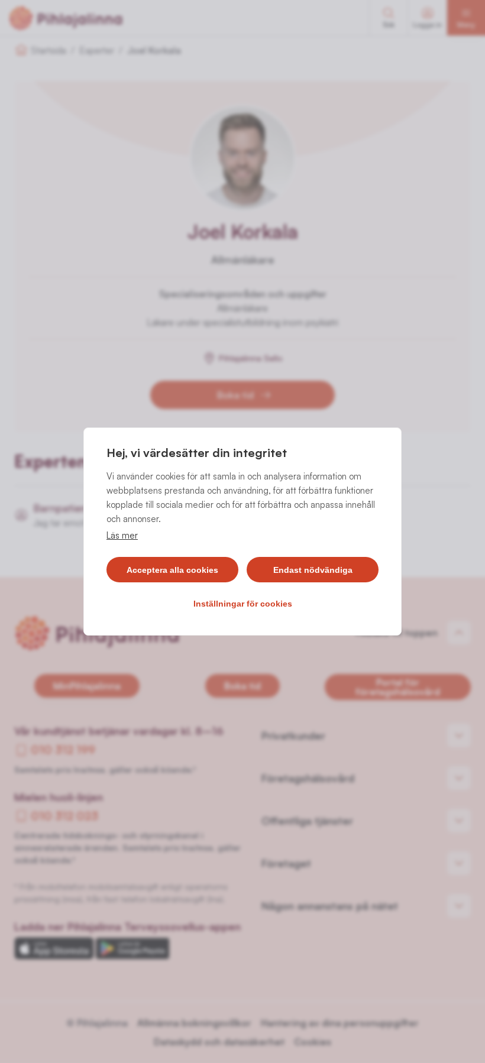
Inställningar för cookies (242, 603)
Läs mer (122, 535)
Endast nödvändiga (313, 570)
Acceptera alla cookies (172, 570)
